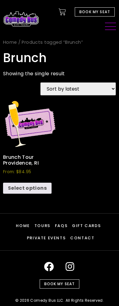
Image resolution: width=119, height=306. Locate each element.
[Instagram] (70, 266)
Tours (42, 226)
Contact (82, 238)
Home (10, 42)
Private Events (46, 238)
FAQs (61, 226)
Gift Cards (86, 226)
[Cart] (62, 12)
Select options (27, 188)
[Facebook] (49, 266)
